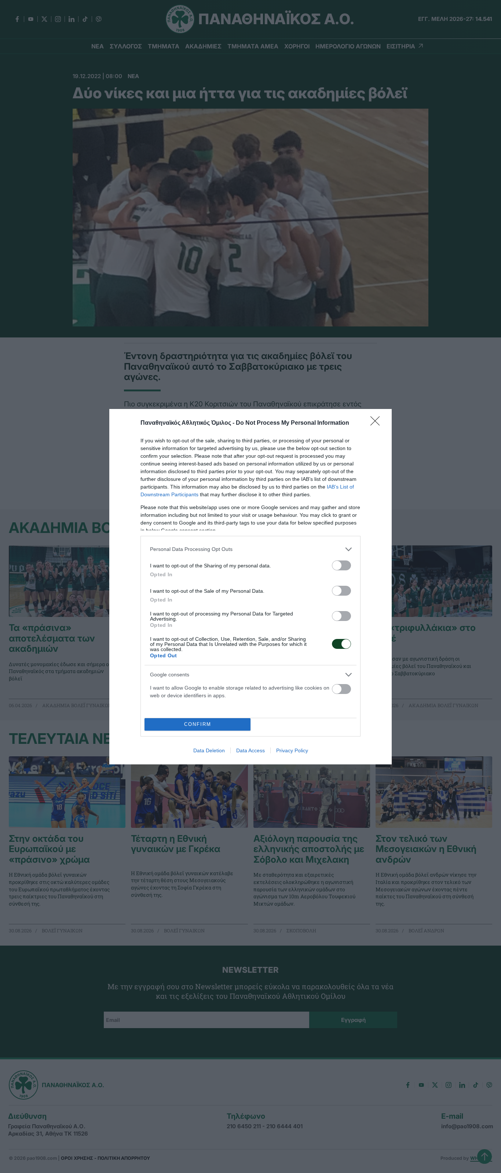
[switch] (341, 565)
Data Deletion (209, 750)
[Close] (377, 423)
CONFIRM (197, 724)
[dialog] (250, 586)
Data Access (250, 750)
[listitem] (250, 549)
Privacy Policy (292, 750)
